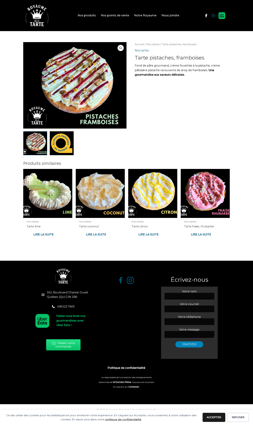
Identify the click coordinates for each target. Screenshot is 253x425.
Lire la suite (43, 234)
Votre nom (189, 291)
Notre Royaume (145, 15)
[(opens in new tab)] (221, 15)
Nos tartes (153, 44)
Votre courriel (189, 304)
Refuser (238, 417)
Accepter (214, 417)
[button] (121, 48)
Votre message (189, 329)
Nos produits (87, 15)
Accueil (139, 44)
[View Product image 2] (62, 143)
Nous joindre (170, 15)
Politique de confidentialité (126, 367)
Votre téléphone (189, 317)
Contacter (133, 386)
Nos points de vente (115, 15)
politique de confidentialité (123, 419)
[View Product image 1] (35, 143)
